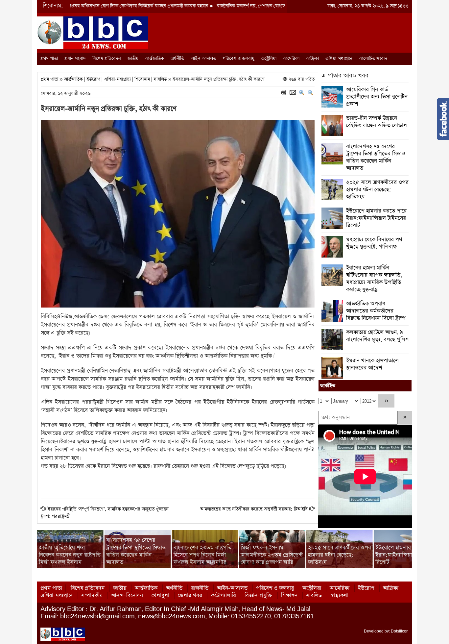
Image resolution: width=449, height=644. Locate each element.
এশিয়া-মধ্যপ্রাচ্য (338, 58)
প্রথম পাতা (49, 58)
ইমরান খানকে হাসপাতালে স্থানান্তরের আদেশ (372, 364)
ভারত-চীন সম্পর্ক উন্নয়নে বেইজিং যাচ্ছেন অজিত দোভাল (376, 121)
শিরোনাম (142, 79)
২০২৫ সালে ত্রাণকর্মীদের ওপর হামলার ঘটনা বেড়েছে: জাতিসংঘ (377, 190)
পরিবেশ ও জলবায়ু (238, 58)
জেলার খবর (190, 595)
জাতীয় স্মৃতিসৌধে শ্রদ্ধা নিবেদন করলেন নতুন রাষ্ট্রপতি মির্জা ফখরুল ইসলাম (70, 555)
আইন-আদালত (203, 58)
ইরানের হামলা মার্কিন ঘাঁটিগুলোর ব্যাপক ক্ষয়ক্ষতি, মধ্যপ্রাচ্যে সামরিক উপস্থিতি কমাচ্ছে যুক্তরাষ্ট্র (374, 278)
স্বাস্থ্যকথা (339, 595)
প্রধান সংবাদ (75, 58)
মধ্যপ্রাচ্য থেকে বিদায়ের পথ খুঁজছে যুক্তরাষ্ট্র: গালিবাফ (374, 243)
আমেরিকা (291, 58)
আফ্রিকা (312, 58)
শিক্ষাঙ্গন (289, 595)
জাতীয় (133, 58)
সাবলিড (160, 79)
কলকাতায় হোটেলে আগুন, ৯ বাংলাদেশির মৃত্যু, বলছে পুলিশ (377, 336)
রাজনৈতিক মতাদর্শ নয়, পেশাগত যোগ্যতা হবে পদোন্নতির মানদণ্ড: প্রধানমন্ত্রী (247, 6)
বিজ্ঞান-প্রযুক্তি (258, 595)
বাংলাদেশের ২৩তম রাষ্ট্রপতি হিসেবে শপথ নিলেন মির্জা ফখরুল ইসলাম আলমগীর (203, 555)
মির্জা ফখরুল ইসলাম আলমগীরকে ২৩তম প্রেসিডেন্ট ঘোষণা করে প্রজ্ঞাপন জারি (272, 555)
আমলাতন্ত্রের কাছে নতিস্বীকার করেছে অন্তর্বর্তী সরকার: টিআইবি (254, 509)
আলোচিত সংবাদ (373, 58)
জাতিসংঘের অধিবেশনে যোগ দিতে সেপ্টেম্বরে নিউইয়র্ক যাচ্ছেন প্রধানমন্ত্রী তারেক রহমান (100, 6)
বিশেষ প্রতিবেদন (106, 58)
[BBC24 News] (92, 32)
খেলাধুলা (160, 595)
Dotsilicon (400, 631)
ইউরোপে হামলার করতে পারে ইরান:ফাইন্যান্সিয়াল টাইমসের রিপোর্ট (376, 218)
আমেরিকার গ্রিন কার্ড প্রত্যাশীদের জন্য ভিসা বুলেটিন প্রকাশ (377, 97)
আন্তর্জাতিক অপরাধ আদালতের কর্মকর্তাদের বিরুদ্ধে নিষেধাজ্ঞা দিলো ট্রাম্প (376, 311)
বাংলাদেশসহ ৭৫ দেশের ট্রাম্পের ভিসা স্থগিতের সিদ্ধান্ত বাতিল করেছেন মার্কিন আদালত (375, 157)
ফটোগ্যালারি (223, 595)
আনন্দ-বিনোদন (127, 595)
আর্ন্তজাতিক (154, 58)
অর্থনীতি (177, 58)
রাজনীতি (199, 588)
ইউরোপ (93, 79)
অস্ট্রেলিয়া (268, 58)
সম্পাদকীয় (92, 595)
